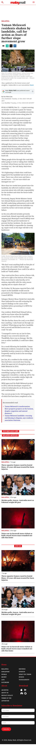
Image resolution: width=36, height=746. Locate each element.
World (4, 674)
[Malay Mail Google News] (25, 695)
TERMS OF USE (6, 698)
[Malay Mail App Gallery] (21, 695)
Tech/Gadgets (24, 679)
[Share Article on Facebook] (14, 47)
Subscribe (6, 729)
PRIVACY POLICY (7, 695)
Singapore (5, 671)
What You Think (25, 674)
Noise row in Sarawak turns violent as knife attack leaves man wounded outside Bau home (16, 536)
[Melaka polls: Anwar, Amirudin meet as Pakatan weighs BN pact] (18, 484)
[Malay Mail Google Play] (25, 691)
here (32, 85)
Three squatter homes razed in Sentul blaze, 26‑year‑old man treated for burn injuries (17, 467)
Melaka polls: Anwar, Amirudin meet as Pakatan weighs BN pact (17, 501)
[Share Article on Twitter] (11, 47)
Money (4, 677)
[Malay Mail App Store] (21, 691)
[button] (32, 91)
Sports (21, 677)
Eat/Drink (5, 682)
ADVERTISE (5, 700)
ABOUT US (4, 692)
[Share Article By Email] (3, 47)
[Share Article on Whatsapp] (7, 47)
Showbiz (22, 669)
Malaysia (5, 21)
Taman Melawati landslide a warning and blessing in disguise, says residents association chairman (19, 418)
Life (3, 679)
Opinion (22, 671)
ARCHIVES (4, 690)
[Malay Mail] (18, 4)
